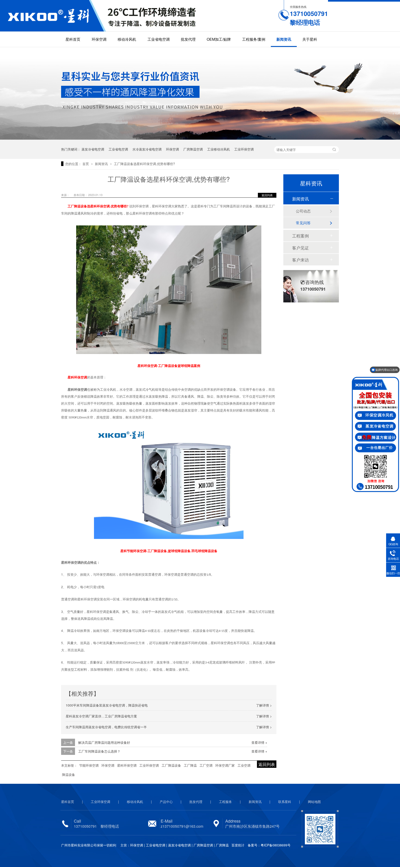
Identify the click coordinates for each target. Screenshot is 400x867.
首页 (86, 163)
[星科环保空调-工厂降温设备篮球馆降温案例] (168, 288)
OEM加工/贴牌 (219, 39)
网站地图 (314, 801)
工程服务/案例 (253, 39)
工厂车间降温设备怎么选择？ (99, 751)
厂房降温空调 (193, 149)
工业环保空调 (244, 149)
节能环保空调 (89, 765)
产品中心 (166, 801)
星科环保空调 (127, 765)
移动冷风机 (127, 39)
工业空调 (244, 765)
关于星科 (309, 39)
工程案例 (300, 236)
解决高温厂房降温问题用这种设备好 (104, 742)
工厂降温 (190, 765)
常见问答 (303, 222)
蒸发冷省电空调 (92, 149)
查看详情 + (259, 742)
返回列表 (267, 195)
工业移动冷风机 (218, 149)
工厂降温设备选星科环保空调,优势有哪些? (144, 163)
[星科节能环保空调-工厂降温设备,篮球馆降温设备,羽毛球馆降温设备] (169, 482)
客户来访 (300, 260)
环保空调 (99, 39)
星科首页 (73, 39)
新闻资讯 (283, 39)
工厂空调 (206, 765)
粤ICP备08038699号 (276, 845)
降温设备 (68, 774)
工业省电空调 (158, 39)
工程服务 (225, 801)
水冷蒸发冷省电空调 (147, 149)
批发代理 (188, 39)
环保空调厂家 (225, 765)
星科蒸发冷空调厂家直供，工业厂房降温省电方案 (101, 716)
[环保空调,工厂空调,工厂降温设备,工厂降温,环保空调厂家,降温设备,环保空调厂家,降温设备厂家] (53, 15)
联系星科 (284, 801)
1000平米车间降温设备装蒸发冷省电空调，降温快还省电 (107, 705)
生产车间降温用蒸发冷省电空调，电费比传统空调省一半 (106, 727)
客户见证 (300, 248)
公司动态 (303, 211)
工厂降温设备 (171, 765)
